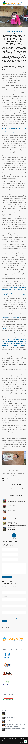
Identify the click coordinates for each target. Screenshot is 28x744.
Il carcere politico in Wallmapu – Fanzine (15, 728)
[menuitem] (20, 3)
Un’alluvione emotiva (12, 529)
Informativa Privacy (19, 618)
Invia (5, 620)
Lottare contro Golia (12, 518)
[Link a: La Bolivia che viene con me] (4, 506)
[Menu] (24, 3)
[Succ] (23, 458)
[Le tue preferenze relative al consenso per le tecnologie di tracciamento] (25, 741)
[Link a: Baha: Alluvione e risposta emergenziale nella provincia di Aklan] (4, 523)
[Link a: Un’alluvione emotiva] (4, 529)
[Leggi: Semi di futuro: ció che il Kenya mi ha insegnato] (3, 713)
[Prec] (5, 458)
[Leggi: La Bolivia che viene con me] (3, 718)
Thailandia (18, 31)
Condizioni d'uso (12, 738)
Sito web (21, 559)
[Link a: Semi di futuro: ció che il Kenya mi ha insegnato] (4, 501)
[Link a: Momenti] (4, 511)
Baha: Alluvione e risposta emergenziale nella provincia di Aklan (17, 524)
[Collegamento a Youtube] (23, 742)
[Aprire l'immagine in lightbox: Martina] (22, 465)
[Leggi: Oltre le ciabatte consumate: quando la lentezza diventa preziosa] (3, 725)
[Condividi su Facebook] (5, 489)
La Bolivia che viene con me (14, 507)
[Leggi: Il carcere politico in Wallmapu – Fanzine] (3, 729)
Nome (21, 549)
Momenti (10, 512)
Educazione (9, 479)
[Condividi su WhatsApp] (17, 489)
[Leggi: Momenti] (3, 721)
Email (21, 554)
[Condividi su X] (11, 489)
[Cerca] (20, 3)
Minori (16, 479)
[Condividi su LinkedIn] (23, 489)
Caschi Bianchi (10, 31)
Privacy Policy (19, 738)
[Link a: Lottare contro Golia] (4, 518)
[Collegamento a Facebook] (20, 742)
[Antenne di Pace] (11, 3)
